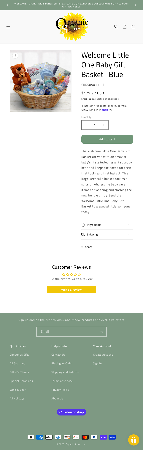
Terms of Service (62, 381)
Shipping (86, 99)
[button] (8, 26)
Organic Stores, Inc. (76, 444)
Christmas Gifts (19, 354)
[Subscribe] (102, 332)
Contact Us (58, 354)
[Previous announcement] (7, 5)
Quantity (86, 117)
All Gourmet (17, 363)
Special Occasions (21, 381)
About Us (57, 398)
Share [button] (89, 247)
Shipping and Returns (65, 372)
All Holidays (17, 398)
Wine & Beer (18, 390)
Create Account (103, 354)
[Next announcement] (135, 5)
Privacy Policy (60, 390)
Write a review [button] (71, 289)
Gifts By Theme (19, 372)
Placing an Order (62, 363)
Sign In (97, 363)
